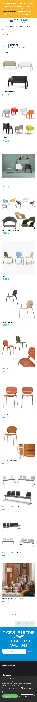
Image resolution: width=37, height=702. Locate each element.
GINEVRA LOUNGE (8, 184)
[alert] (18, 689)
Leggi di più (16, 685)
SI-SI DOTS (5, 368)
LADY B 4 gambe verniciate (10, 230)
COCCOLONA (6, 138)
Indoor (6, 34)
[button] (11, 688)
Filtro (5, 46)
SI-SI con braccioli (7, 322)
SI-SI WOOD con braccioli (10, 460)
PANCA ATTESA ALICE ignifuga (11, 552)
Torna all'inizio (24, 624)
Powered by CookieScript (8, 700)
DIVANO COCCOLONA (9, 92)
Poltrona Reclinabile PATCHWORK (12, 598)
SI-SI (3, 276)
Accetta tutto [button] (10, 696)
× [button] (35, 678)
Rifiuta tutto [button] (27, 696)
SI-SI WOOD (5, 414)
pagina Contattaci (9, 11)
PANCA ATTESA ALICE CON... (11, 506)
